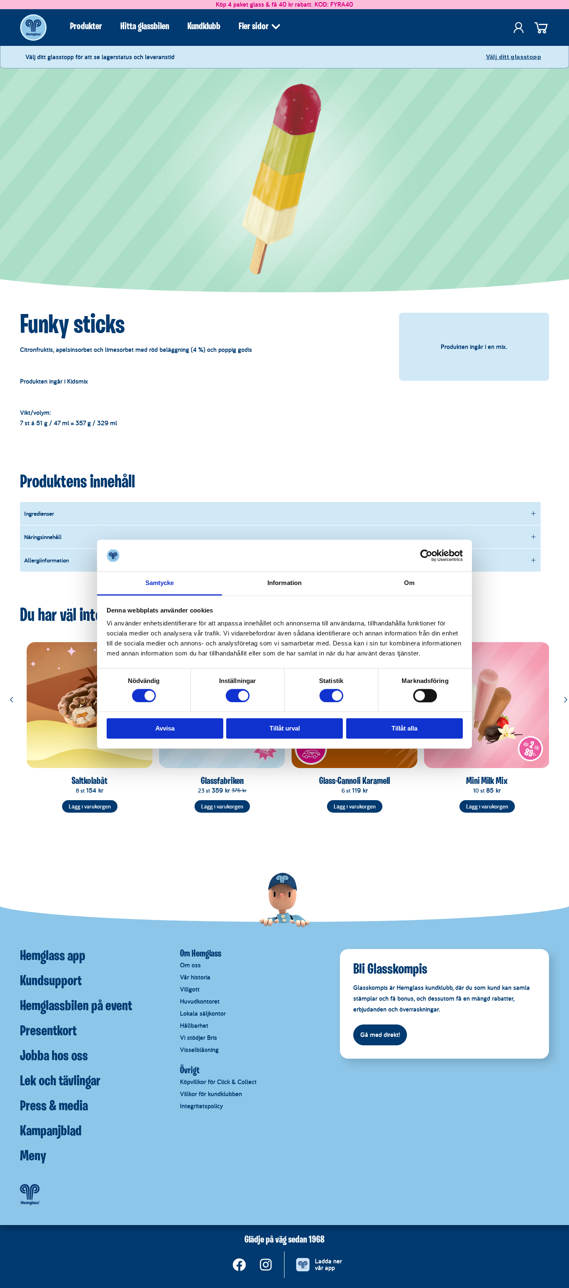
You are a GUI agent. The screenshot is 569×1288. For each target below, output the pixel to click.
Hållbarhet (194, 1025)
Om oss (190, 965)
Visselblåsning (199, 1049)
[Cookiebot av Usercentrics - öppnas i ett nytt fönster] (426, 555)
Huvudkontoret (200, 1001)
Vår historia (195, 977)
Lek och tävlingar (60, 1081)
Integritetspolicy (201, 1106)
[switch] (238, 695)
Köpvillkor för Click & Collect (218, 1081)
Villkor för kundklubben (211, 1094)
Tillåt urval (285, 728)
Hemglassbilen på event (76, 1006)
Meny (33, 1156)
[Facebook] (239, 1264)
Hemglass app (52, 956)
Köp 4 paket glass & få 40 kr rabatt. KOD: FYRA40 (284, 4)
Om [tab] (409, 583)
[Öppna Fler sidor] (276, 26)
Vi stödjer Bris (198, 1037)
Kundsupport (51, 981)
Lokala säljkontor (203, 1013)
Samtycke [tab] (159, 583)
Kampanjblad (51, 1131)
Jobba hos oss (54, 1056)
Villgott (190, 989)
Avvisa (165, 728)
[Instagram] (265, 1264)
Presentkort (48, 1031)
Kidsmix (77, 381)
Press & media (54, 1106)
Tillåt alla (404, 728)
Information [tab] (284, 583)
